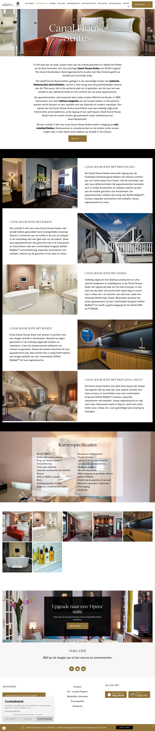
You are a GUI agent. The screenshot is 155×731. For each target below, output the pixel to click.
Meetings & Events (89, 3)
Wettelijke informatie (77, 696)
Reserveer (140, 5)
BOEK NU (75, 139)
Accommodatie (41, 3)
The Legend (29, 3)
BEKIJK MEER (75, 626)
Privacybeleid (77, 701)
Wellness (61, 3)
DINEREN (52, 3)
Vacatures (77, 706)
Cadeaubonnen (115, 3)
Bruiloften (102, 3)
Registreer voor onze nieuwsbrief (21, 696)
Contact (126, 3)
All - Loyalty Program (77, 691)
